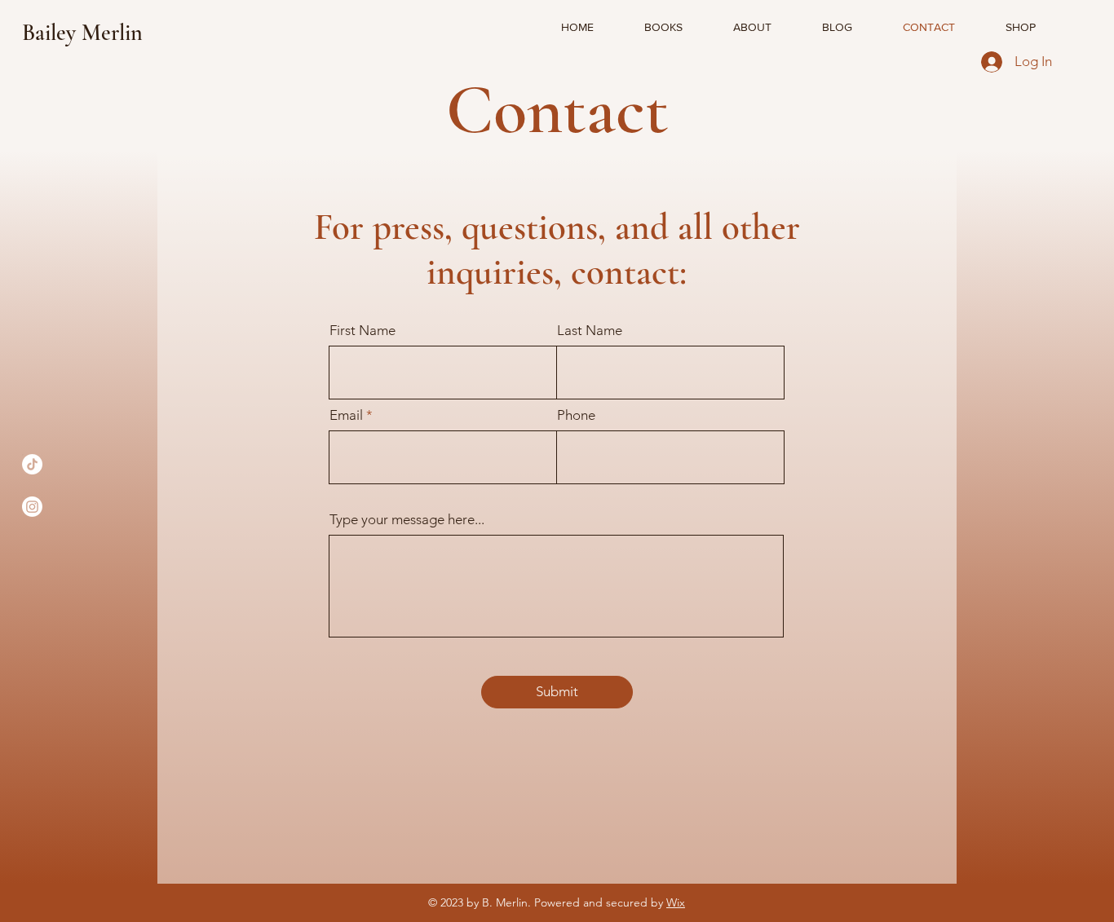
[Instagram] (32, 506)
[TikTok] (32, 464)
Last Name (589, 330)
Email (346, 415)
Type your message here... (406, 520)
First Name (362, 330)
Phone (576, 415)
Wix (675, 902)
